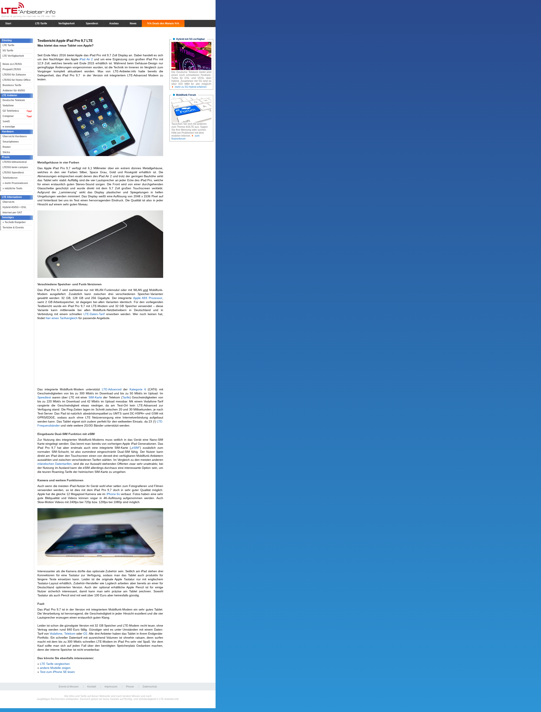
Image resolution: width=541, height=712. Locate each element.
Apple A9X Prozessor (147, 298)
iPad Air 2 (86, 59)
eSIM (135, 447)
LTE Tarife (8, 45)
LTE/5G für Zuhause (14, 74)
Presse (130, 686)
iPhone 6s (113, 494)
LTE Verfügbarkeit (13, 55)
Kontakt (91, 686)
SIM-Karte (95, 397)
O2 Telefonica (11, 110)
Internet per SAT (12, 212)
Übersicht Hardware (15, 136)
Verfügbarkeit (66, 23)
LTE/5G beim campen (15, 167)
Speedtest (92, 23)
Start (8, 23)
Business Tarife (12, 85)
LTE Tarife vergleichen (55, 663)
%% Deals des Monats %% (163, 23)
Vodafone (8, 105)
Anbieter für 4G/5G (14, 90)
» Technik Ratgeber (14, 222)
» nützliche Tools (12, 188)
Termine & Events (13, 227)
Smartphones (11, 141)
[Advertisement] (100, 353)
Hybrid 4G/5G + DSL (14, 207)
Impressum (111, 686)
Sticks (6, 152)
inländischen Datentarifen (54, 463)
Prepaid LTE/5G (12, 69)
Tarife (126, 397)
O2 (85, 633)
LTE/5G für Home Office (17, 79)
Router (7, 146)
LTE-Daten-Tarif (94, 314)
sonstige (10, 126)
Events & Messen (69, 686)
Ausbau (114, 23)
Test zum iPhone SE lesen (57, 672)
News (133, 23)
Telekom (69, 633)
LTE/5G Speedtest (13, 172)
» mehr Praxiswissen (15, 183)
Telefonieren (10, 177)
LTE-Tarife (41, 23)
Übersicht (8, 201)
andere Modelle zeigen (55, 667)
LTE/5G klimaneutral (15, 162)
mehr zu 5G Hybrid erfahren (191, 86)
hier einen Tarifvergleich (62, 318)
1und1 (6, 121)
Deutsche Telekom (14, 100)
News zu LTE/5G (12, 64)
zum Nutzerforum (185, 137)
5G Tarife (8, 50)
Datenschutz (150, 686)
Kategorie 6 (138, 389)
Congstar (8, 116)
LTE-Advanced (112, 389)
